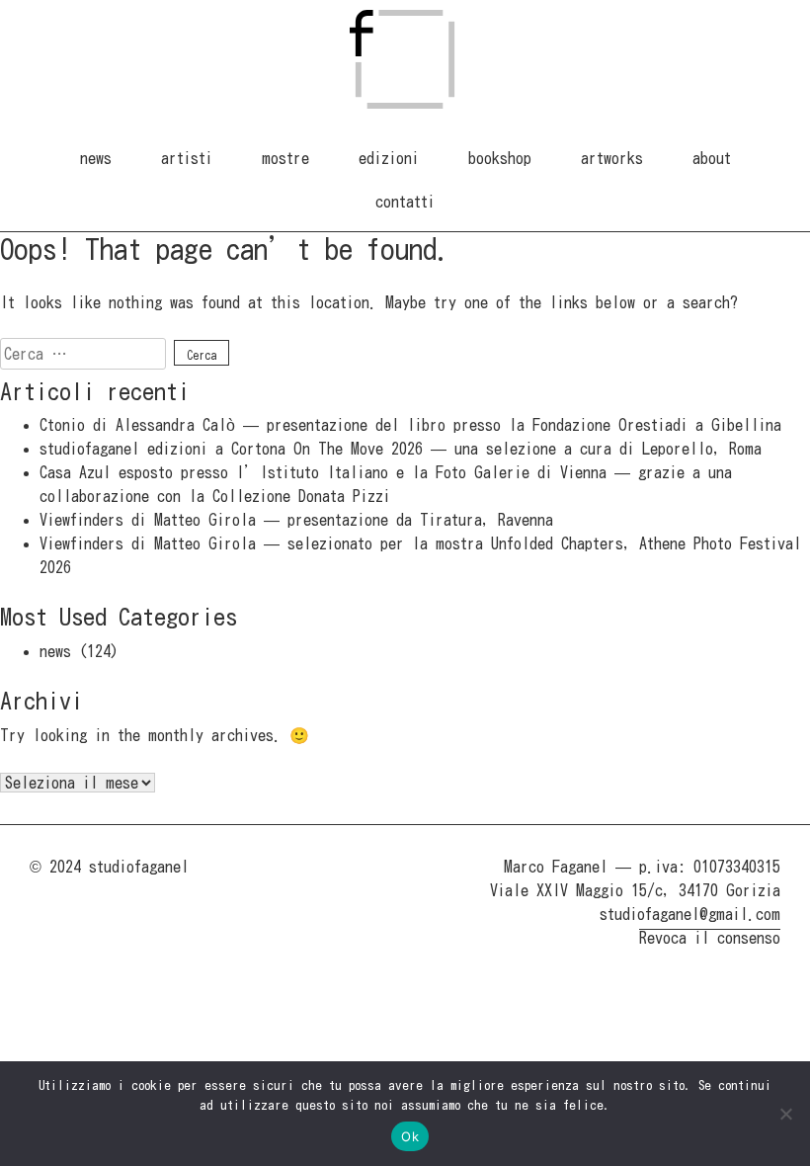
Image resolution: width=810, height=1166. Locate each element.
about (711, 158)
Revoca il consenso (709, 938)
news (96, 158)
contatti (405, 201)
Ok (410, 1136)
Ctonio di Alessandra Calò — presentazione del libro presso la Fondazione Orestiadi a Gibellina (410, 425)
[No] (785, 1114)
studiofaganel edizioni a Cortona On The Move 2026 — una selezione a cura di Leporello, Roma (401, 449)
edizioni (389, 158)
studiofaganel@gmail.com (690, 914)
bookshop (499, 158)
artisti (186, 158)
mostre (285, 158)
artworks (612, 158)
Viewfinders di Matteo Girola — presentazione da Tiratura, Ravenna (296, 520)
